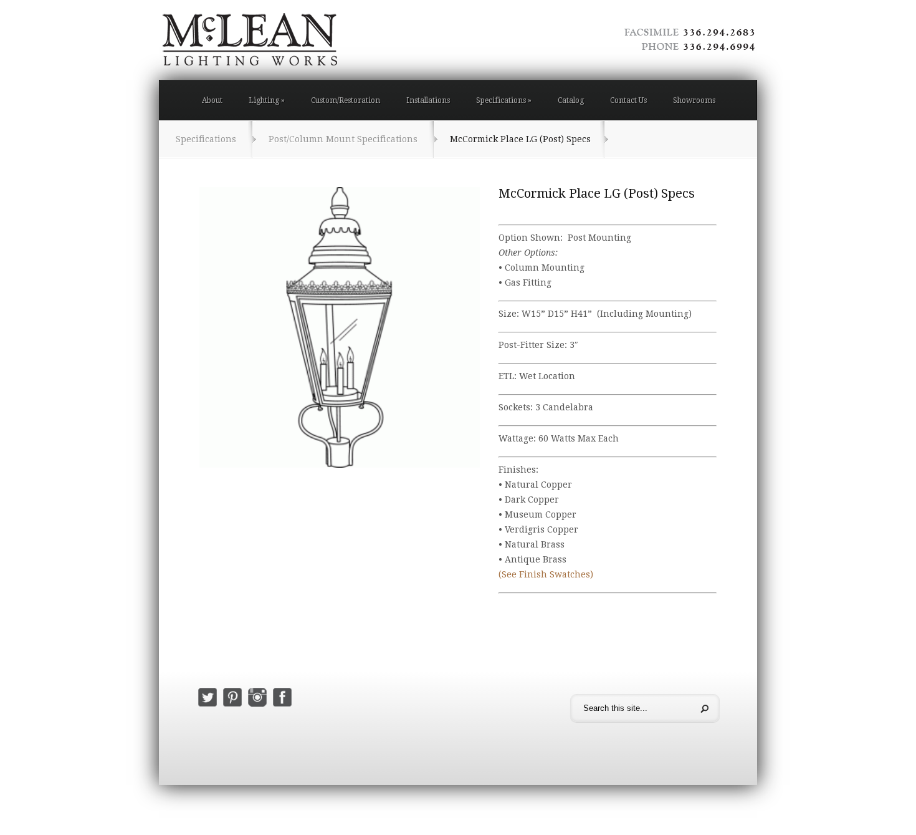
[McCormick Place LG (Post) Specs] (339, 327)
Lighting (267, 100)
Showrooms (694, 100)
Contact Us (628, 100)
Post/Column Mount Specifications (343, 139)
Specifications (504, 100)
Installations (428, 100)
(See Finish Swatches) (546, 574)
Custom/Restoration (345, 100)
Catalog (571, 100)
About (212, 100)
